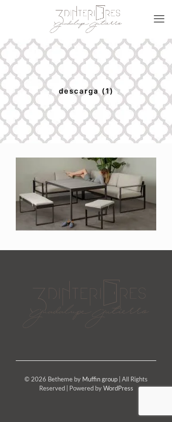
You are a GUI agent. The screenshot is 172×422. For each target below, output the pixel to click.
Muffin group (100, 380)
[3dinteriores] (86, 19)
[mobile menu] (159, 19)
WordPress (118, 389)
